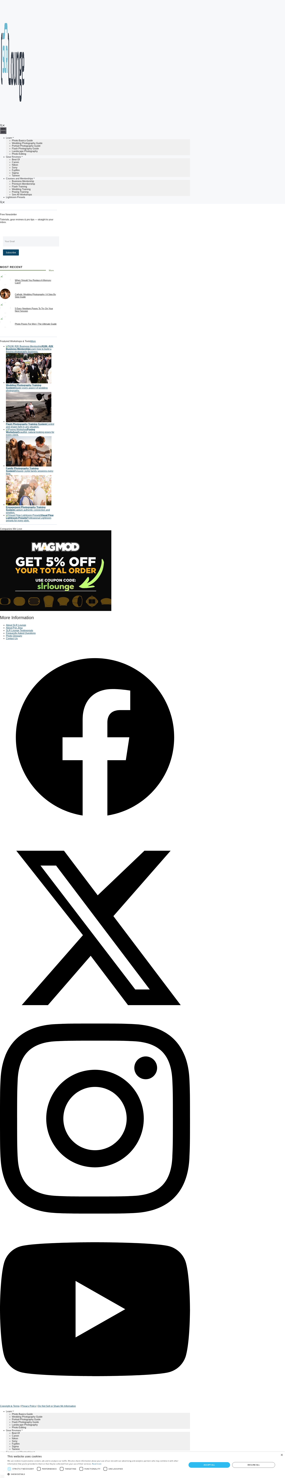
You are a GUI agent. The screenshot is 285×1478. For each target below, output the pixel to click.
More (51, 270)
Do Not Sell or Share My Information (57, 1406)
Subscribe (11, 252)
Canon (15, 162)
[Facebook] (95, 831)
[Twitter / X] (95, 1022)
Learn (9, 138)
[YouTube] (95, 1403)
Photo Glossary (14, 636)
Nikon (15, 165)
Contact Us (12, 638)
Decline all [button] (254, 1465)
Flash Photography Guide (25, 148)
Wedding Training (21, 189)
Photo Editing (19, 154)
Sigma (15, 173)
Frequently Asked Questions (21, 633)
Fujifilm (16, 170)
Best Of (16, 159)
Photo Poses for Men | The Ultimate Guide (36, 324)
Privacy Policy (28, 1406)
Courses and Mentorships (19, 178)
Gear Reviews (13, 157)
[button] (2, 126)
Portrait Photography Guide (26, 146)
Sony (14, 167)
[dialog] (142, 1465)
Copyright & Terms (9, 1406)
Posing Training (20, 192)
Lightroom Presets (15, 197)
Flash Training (19, 186)
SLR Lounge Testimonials (19, 630)
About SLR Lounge (16, 625)
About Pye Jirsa (14, 628)
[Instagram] (95, 1212)
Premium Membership (23, 184)
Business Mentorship (23, 181)
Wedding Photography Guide (27, 143)
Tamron (16, 175)
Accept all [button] (209, 1465)
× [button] (282, 1455)
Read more (97, 1464)
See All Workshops (22, 194)
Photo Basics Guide (22, 140)
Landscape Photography (25, 151)
